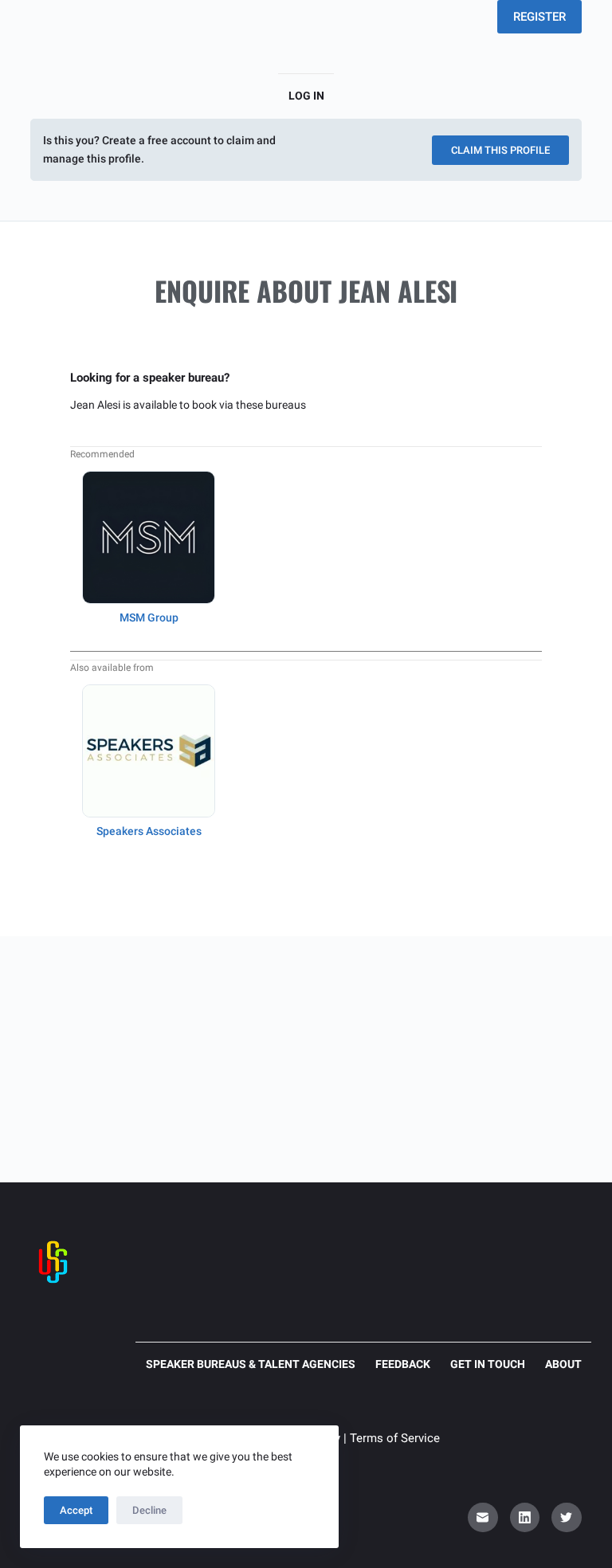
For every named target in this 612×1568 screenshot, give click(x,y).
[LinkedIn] (525, 1518)
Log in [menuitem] (306, 95)
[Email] (483, 1518)
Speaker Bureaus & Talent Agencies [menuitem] (250, 1364)
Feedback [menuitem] (402, 1364)
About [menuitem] (563, 1364)
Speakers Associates (149, 831)
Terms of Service (395, 1438)
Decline (149, 1510)
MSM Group (149, 617)
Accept (76, 1510)
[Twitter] (566, 1518)
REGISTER (539, 17)
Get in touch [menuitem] (487, 1364)
